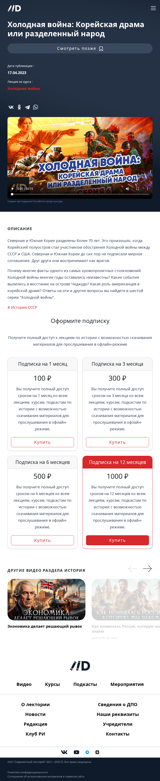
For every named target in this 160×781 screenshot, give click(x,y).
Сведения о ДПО (118, 704)
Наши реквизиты (118, 714)
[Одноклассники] (19, 107)
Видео (24, 684)
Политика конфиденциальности (28, 772)
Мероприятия (127, 684)
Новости (35, 714)
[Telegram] (27, 107)
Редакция (35, 724)
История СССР (24, 307)
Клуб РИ (35, 734)
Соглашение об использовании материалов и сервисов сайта (46, 776)
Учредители (117, 724)
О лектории (35, 704)
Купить (42, 442)
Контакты (118, 734)
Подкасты (85, 684)
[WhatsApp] (35, 107)
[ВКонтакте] (11, 107)
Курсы (52, 684)
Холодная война (24, 88)
